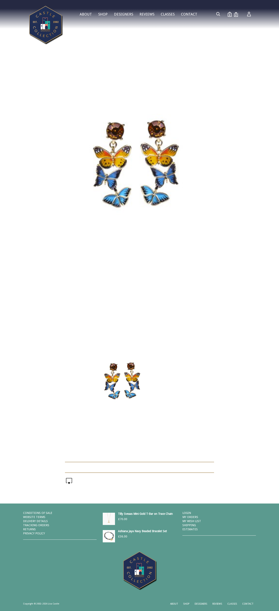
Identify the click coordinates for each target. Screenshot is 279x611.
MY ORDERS (190, 517)
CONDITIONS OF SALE (37, 513)
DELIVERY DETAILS (35, 521)
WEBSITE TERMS (34, 517)
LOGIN (186, 513)
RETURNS (29, 529)
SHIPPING (189, 525)
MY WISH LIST (191, 521)
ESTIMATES (190, 529)
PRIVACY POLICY (34, 533)
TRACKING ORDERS (36, 525)
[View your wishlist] (236, 14)
